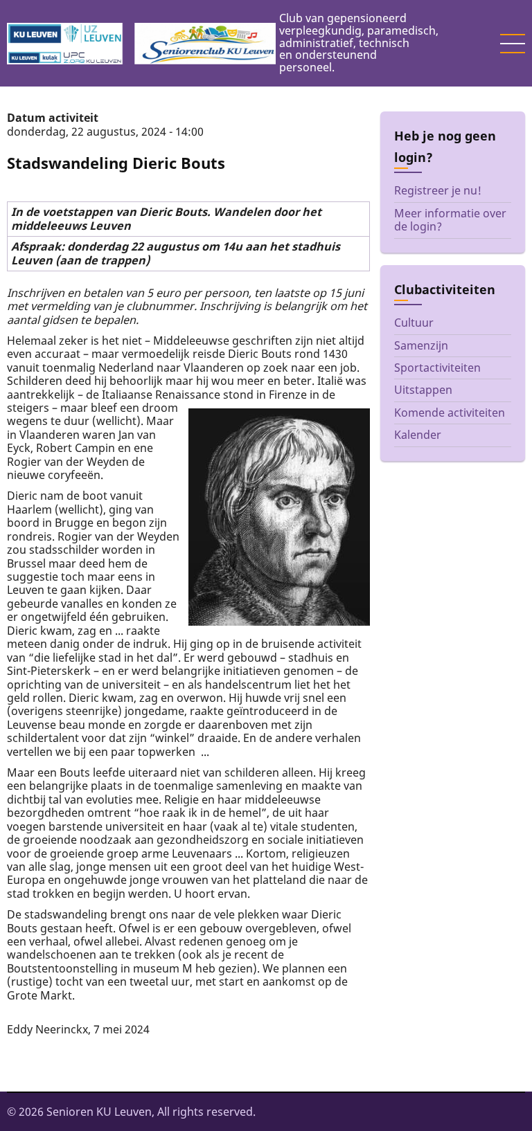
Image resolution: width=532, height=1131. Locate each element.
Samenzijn (421, 345)
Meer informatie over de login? (450, 220)
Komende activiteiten (449, 412)
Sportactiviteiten (437, 367)
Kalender (417, 434)
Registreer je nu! (437, 190)
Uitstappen (423, 389)
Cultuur (414, 322)
